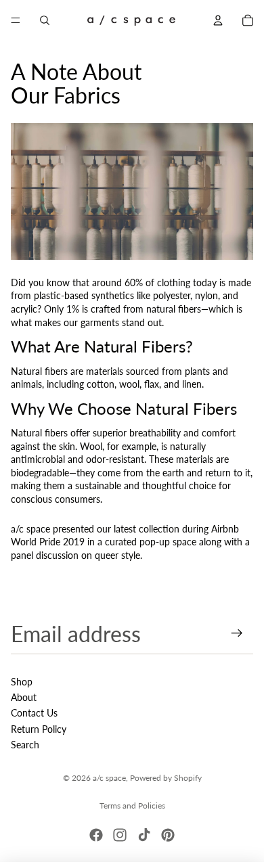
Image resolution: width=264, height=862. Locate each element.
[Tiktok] (144, 835)
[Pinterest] (168, 835)
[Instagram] (120, 835)
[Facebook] (96, 835)
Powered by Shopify (166, 778)
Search (25, 744)
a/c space (109, 778)
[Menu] (15, 20)
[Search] (45, 20)
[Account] (218, 20)
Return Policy (38, 729)
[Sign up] (237, 634)
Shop (21, 681)
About (24, 697)
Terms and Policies (132, 805)
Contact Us (34, 713)
